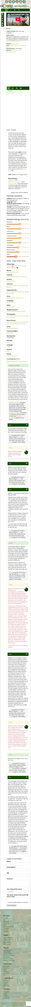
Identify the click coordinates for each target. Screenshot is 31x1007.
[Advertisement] (15, 69)
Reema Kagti (15, 43)
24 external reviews (19, 91)
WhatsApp (6, 992)
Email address (11, 867)
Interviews (6, 986)
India (8, 351)
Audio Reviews (7, 942)
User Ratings (7, 941)
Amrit (10, 755)
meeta (8, 342)
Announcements (8, 959)
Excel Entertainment (12, 272)
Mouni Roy (10, 293)
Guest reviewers (8, 953)
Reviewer (6, 931)
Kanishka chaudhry (14, 402)
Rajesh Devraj (19, 298)
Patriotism (14, 50)
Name (9, 861)
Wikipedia (9, 267)
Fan (10, 846)
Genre (5, 925)
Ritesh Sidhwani (21, 276)
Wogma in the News (9, 960)
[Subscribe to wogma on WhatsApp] (6, 1)
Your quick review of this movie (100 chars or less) (17, 895)
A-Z (4, 920)
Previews (5, 982)
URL (8, 873)
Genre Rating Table (8, 926)
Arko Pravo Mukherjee (13, 322)
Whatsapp (6, 966)
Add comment (11, 93)
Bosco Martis (10, 316)
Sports (18, 50)
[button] (2, 10)
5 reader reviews (11, 92)
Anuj (10, 435)
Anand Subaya (11, 307)
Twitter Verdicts (7, 939)
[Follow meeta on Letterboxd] (20, 1)
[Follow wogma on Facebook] (10, 1)
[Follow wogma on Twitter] (13, 1)
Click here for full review (12, 41)
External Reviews (8, 937)
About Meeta (7, 952)
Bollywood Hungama (14, 182)
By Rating (6, 921)
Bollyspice (11, 180)
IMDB (15, 267)
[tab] (8, 88)
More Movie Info (10, 52)
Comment (10, 879)
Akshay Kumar (13, 45)
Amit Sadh (20, 45)
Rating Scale (6, 957)
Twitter (16, 266)
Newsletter (6, 968)
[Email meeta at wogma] (24, 1)
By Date (5, 918)
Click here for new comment (18, 361)
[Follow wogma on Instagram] (17, 1)
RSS (4, 975)
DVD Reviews (7, 944)
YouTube (21, 266)
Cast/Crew (6, 923)
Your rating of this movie (14, 889)
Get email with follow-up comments (18, 902)
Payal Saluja (10, 333)
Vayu (17, 328)
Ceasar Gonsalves (20, 316)
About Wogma (7, 950)
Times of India (12, 183)
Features (5, 984)
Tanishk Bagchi (24, 322)
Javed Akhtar (10, 328)
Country (5, 930)
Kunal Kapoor (11, 292)
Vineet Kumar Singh (22, 292)
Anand (11, 572)
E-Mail (5, 993)
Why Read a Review (8, 955)
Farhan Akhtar (11, 276)
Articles (5, 980)
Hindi (8, 346)
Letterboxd (6, 973)
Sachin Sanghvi (11, 311)
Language (6, 928)
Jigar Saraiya (20, 311)
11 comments (19, 92)
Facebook (9, 266)
